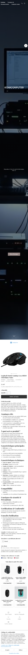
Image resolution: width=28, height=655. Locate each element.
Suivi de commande (19, 614)
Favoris (8, 619)
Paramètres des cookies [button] (14, 653)
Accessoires (18, 379)
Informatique (10, 379)
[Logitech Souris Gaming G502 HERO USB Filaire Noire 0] (14, 360)
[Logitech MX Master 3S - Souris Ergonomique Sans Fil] (7, 570)
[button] (5, 541)
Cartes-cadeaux (8, 623)
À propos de (11, 2)
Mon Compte (8, 614)
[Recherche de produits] (26, 45)
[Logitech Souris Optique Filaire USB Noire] (7, 593)
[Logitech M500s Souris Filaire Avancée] (21, 593)
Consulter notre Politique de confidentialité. (10, 645)
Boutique (3, 379)
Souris (2, 381)
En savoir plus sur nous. (6, 646)
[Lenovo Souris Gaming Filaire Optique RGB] (21, 570)
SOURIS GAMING (10, 381)
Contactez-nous (15, 4)
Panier (19, 619)
